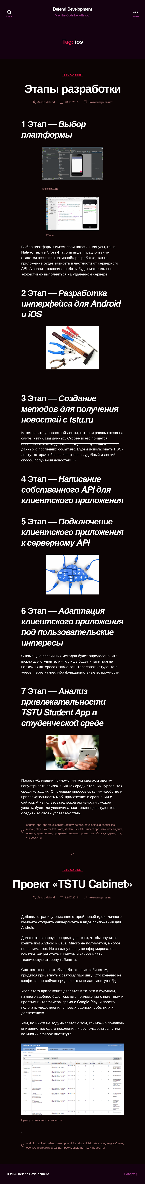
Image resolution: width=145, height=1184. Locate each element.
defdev (69, 825)
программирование (66, 833)
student (69, 829)
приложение (44, 833)
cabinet (59, 825)
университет (34, 837)
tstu (77, 829)
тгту (118, 833)
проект (84, 833)
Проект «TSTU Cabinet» (72, 883)
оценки (30, 833)
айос (97, 1143)
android (30, 825)
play (38, 829)
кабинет (118, 1143)
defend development (59, 1143)
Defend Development (72, 9)
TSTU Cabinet (72, 74)
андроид (106, 1143)
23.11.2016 (71, 102)
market (30, 829)
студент (110, 833)
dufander (104, 825)
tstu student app (89, 829)
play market (49, 829)
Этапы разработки (72, 88)
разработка (97, 833)
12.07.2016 (71, 897)
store (60, 829)
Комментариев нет (100, 102)
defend (50, 102)
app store (48, 825)
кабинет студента (111, 829)
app (39, 825)
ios (113, 825)
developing (91, 825)
